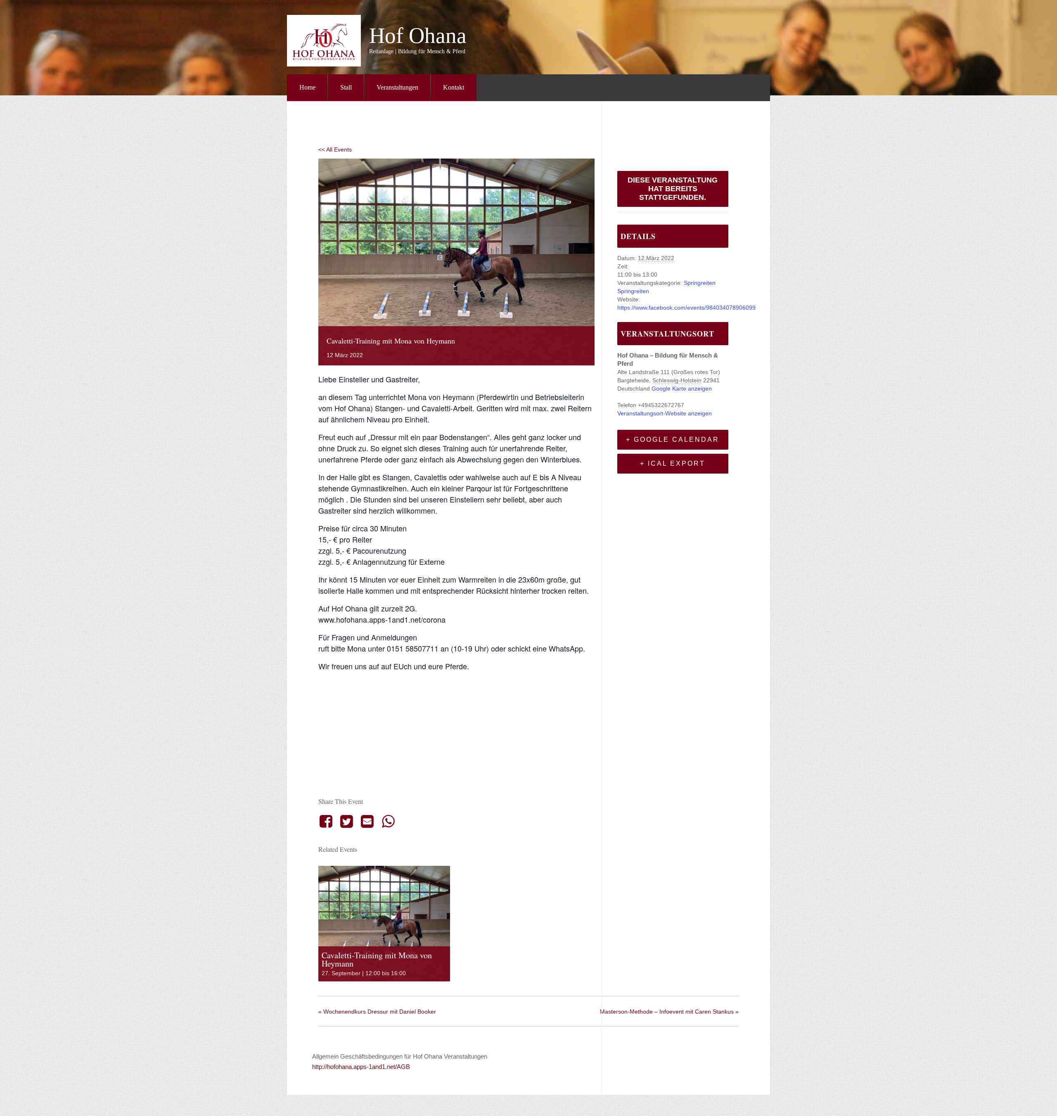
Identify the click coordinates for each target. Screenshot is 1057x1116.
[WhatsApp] (388, 821)
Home (307, 87)
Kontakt (453, 87)
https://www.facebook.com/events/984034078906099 (686, 307)
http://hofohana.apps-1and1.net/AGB (361, 1066)
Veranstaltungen (397, 87)
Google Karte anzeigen (682, 388)
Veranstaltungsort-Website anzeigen (664, 413)
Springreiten (700, 283)
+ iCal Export (672, 463)
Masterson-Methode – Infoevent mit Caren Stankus (669, 1011)
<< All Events (335, 149)
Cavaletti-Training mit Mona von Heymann (377, 959)
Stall (346, 87)
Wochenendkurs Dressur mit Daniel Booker (377, 1011)
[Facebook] (327, 821)
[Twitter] (346, 821)
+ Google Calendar (672, 439)
